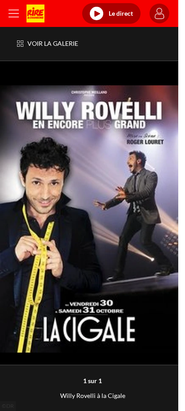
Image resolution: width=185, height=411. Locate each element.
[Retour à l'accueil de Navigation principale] (35, 13)
